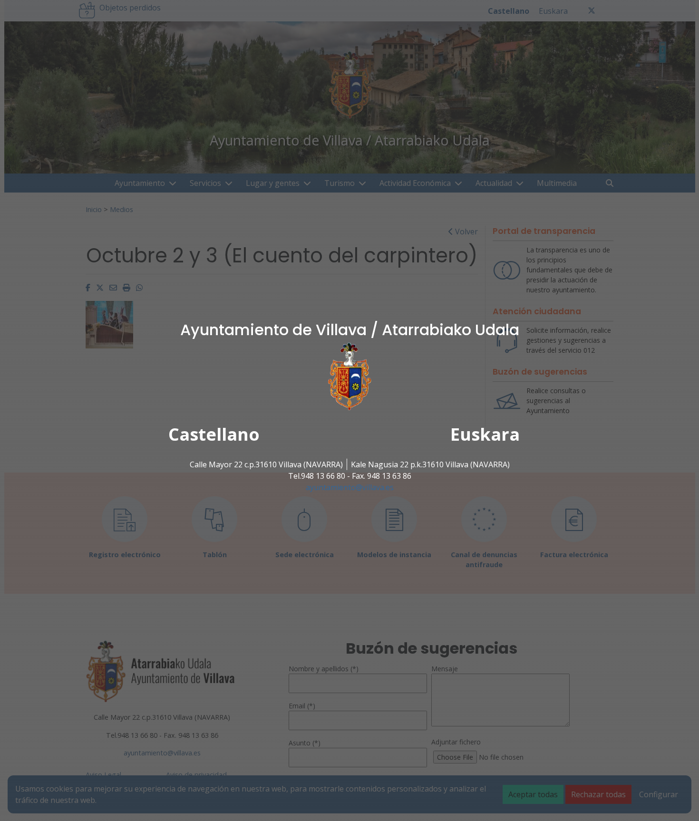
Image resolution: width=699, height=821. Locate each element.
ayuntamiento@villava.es (350, 487)
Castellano (214, 434)
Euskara (485, 434)
